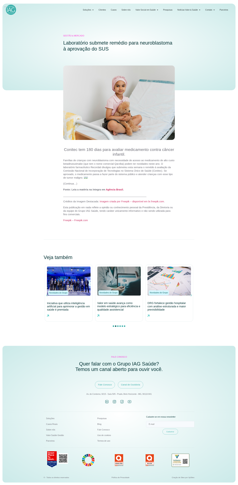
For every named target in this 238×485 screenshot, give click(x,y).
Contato (208, 10)
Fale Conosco (103, 430)
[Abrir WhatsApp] (232, 479)
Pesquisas (167, 10)
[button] (58, 292)
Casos (114, 10)
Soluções (87, 10)
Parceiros (224, 10)
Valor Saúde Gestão (55, 435)
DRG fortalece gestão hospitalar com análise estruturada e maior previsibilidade (116, 306)
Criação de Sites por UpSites (183, 477)
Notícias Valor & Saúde (187, 10)
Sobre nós (126, 10)
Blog (99, 424)
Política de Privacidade (120, 477)
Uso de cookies (104, 435)
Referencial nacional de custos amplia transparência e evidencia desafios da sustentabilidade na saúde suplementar (167, 308)
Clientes (102, 10)
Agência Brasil (114, 189)
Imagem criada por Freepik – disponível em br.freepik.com (132, 201)
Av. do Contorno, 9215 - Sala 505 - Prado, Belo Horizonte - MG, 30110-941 (119, 394)
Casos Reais (52, 424)
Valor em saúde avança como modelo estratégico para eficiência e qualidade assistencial (68, 306)
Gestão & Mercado (73, 36)
